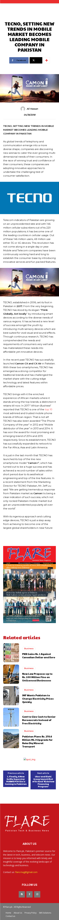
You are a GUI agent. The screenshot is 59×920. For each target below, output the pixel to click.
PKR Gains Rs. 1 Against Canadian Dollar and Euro (38, 655)
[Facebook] (29, 894)
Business (29, 648)
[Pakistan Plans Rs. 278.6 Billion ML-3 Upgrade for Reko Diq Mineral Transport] (11, 738)
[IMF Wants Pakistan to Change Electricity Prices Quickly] (11, 695)
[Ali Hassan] (23, 108)
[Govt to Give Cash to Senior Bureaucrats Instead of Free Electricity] (11, 717)
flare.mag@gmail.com (26, 872)
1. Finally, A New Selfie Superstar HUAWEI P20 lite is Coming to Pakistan (16, 780)
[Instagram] (37, 894)
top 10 (48, 409)
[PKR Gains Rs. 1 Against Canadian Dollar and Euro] (11, 652)
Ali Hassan (32, 109)
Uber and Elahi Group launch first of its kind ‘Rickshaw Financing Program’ (43, 781)
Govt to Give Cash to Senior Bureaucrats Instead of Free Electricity (39, 720)
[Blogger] (22, 894)
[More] (46, 60)
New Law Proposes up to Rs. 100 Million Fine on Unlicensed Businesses (37, 677)
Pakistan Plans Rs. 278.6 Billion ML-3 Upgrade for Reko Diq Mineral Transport (37, 741)
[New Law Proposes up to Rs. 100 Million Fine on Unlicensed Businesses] (11, 674)
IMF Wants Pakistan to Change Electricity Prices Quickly (38, 699)
